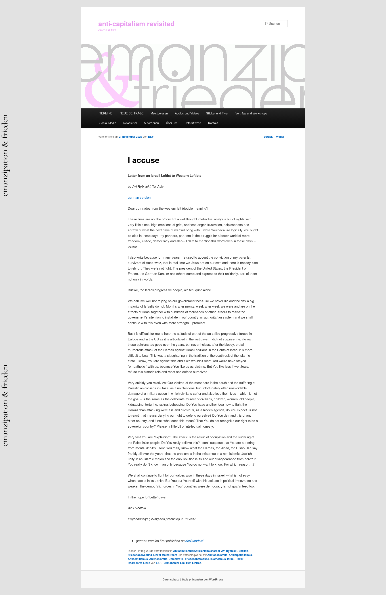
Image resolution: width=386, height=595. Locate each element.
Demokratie (176, 559)
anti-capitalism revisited (136, 23)
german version (139, 197)
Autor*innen (151, 123)
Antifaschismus (217, 555)
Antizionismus (158, 559)
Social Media (107, 123)
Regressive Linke (139, 563)
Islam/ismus (218, 559)
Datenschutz (171, 579)
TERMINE (106, 113)
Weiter (282, 137)
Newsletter (130, 123)
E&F (150, 137)
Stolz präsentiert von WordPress (202, 579)
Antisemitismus (138, 559)
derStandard (194, 540)
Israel (230, 559)
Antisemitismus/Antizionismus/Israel (196, 551)
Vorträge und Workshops (251, 113)
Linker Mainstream (165, 555)
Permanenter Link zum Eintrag (182, 563)
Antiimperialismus (240, 555)
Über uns (172, 123)
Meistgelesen (159, 113)
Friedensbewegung (140, 555)
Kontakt (213, 123)
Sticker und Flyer (217, 113)
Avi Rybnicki (229, 551)
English (243, 551)
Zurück (266, 137)
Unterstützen (193, 123)
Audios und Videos (187, 113)
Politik (239, 559)
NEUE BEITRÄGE (132, 113)
